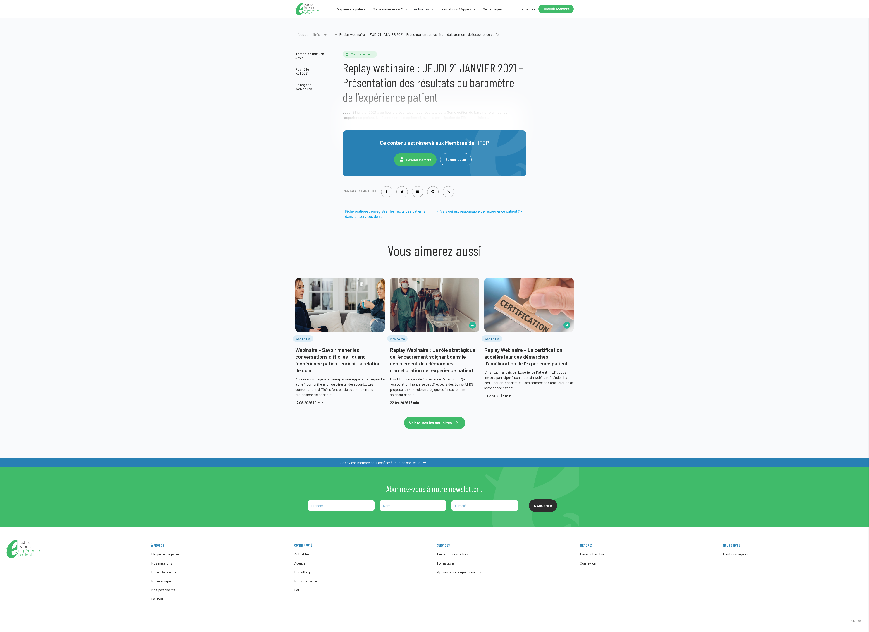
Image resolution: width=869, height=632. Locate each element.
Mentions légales (735, 554)
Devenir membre (419, 160)
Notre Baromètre (164, 572)
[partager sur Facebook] (387, 189)
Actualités (302, 554)
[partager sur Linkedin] (448, 189)
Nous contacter (306, 581)
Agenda (300, 563)
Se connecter (455, 159)
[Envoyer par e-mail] (417, 189)
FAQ (297, 590)
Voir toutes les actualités (430, 423)
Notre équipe (161, 581)
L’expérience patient (350, 9)
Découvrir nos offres (452, 554)
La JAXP (157, 599)
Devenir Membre (556, 9)
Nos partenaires (163, 590)
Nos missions (161, 563)
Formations (446, 563)
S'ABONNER (543, 505)
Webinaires (303, 89)
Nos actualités (309, 34)
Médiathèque (492, 9)
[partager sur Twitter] (402, 189)
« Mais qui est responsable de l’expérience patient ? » (480, 211)
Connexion (527, 9)
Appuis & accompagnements (459, 572)
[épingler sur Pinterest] (432, 189)
